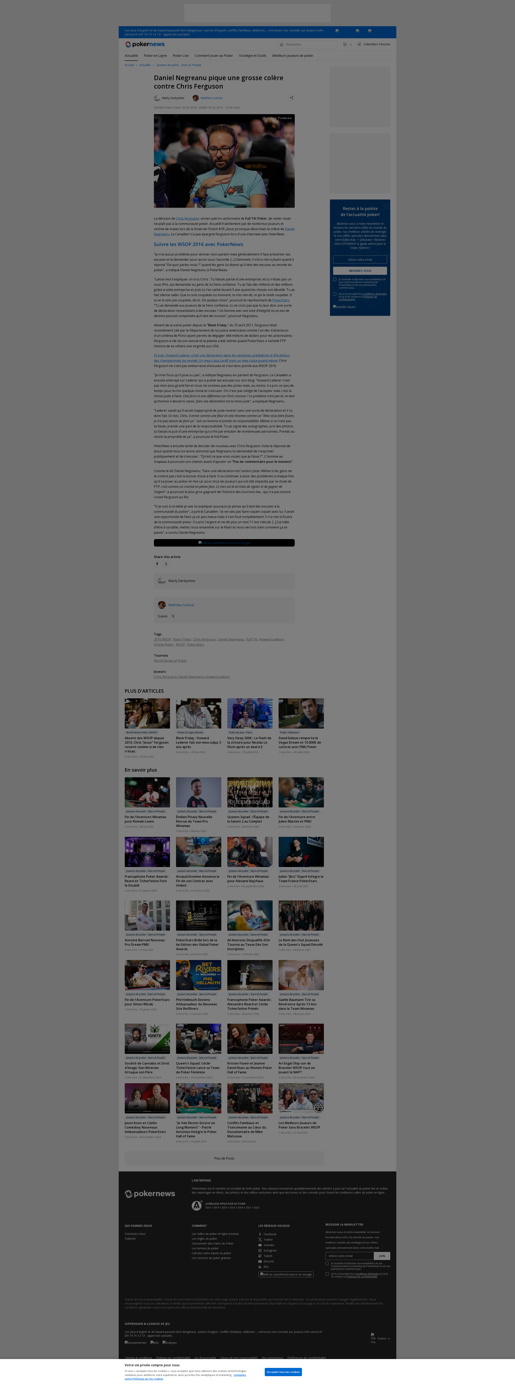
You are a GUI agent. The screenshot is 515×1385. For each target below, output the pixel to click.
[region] (257, 1372)
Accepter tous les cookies (283, 1372)
